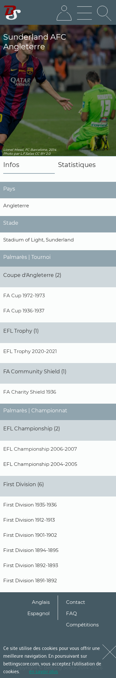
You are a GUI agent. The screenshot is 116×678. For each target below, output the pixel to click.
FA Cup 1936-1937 (23, 311)
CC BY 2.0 (43, 154)
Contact (75, 602)
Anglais (41, 602)
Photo (8, 154)
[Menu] (84, 13)
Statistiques (77, 165)
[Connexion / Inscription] (64, 13)
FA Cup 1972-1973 (24, 295)
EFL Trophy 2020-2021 (30, 351)
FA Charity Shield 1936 (29, 392)
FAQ (71, 613)
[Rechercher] (105, 13)
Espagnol (38, 613)
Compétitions (82, 625)
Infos (11, 165)
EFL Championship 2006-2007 (40, 449)
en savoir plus (43, 670)
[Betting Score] (12, 13)
